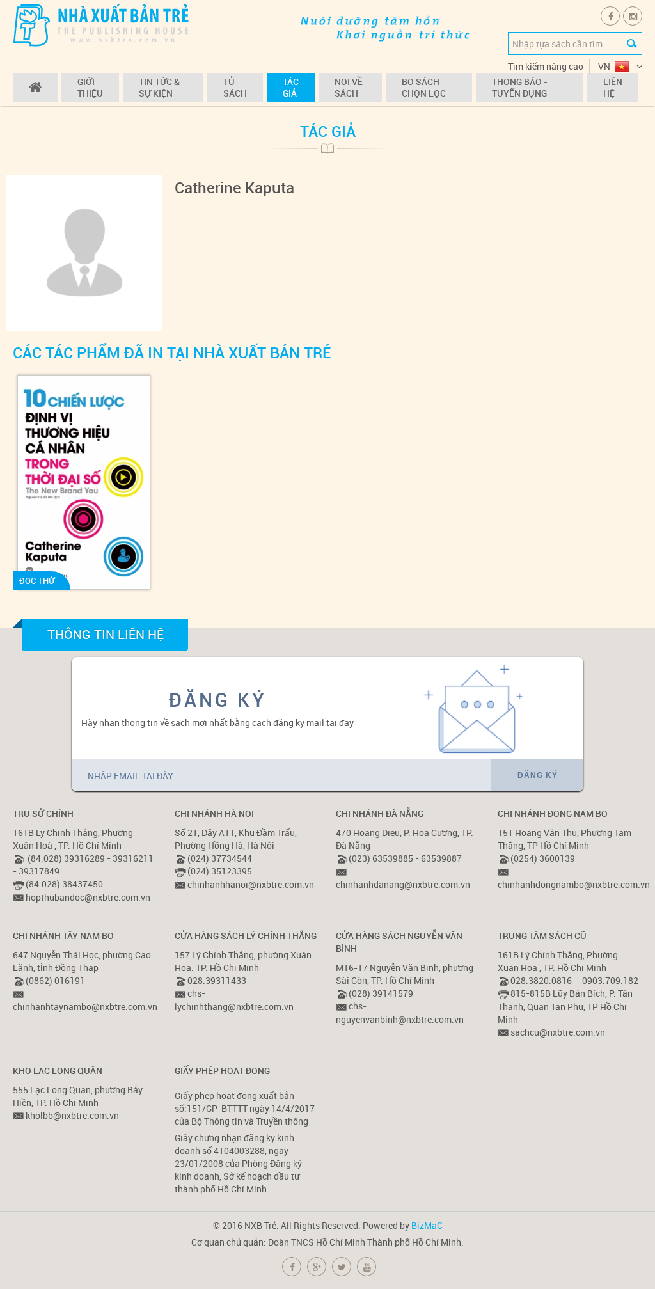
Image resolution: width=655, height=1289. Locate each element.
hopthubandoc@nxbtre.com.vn (88, 897)
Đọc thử (36, 581)
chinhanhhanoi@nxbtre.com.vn (250, 884)
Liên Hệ (612, 87)
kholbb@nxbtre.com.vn (72, 1115)
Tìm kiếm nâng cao (545, 66)
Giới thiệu (90, 87)
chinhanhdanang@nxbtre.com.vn (403, 884)
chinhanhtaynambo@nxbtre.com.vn (85, 1006)
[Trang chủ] (35, 87)
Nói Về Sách (349, 87)
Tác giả (291, 87)
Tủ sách (235, 87)
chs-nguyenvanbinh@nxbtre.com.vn (400, 1012)
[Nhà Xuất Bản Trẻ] (102, 24)
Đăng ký (537, 775)
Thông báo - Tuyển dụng (520, 87)
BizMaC (427, 1225)
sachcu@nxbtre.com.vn (557, 1032)
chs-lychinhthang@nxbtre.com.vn (234, 999)
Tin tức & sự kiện (159, 87)
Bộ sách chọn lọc (424, 87)
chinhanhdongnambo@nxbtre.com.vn (574, 884)
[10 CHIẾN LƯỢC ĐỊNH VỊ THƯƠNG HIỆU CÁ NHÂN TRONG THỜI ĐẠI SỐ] (83, 482)
